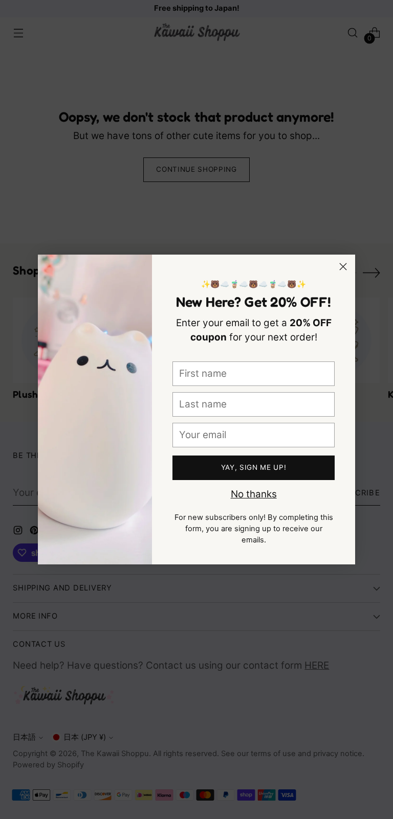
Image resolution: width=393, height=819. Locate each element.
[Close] (343, 267)
